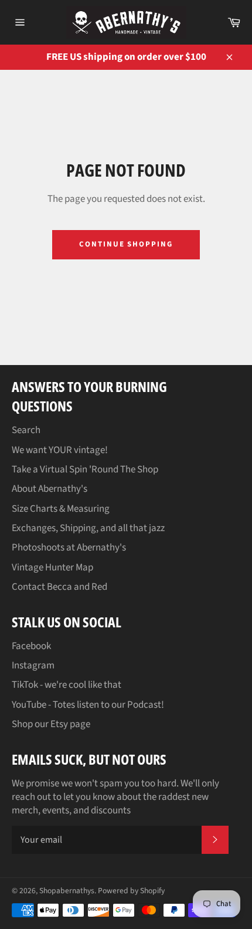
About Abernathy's (49, 489)
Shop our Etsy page (51, 724)
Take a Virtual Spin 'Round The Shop (85, 469)
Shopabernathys (66, 890)
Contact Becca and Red (59, 587)
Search (26, 430)
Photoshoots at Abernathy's (69, 547)
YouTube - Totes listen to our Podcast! (88, 705)
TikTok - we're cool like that (66, 685)
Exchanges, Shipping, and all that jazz (88, 528)
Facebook (31, 646)
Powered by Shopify (131, 890)
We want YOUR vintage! (60, 450)
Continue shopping (126, 244)
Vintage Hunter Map (52, 567)
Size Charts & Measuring (61, 509)
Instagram (33, 665)
